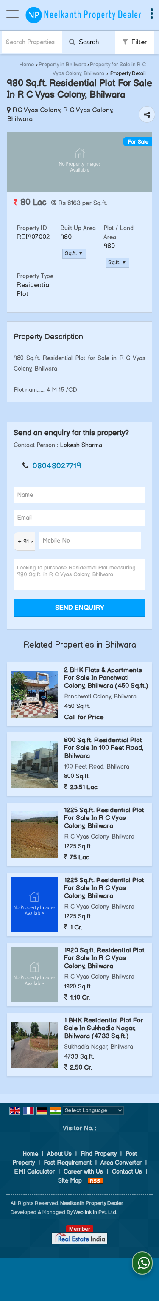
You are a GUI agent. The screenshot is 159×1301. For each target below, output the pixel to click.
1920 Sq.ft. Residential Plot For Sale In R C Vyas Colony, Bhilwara (104, 958)
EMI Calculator (34, 1171)
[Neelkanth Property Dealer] (83, 15)
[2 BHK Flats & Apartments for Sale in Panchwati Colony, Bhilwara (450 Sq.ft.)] (34, 694)
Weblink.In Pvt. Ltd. (95, 1212)
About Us (59, 1153)
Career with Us (83, 1171)
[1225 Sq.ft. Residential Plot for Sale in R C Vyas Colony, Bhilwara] (34, 834)
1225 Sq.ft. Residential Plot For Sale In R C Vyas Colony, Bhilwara (104, 818)
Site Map (70, 1180)
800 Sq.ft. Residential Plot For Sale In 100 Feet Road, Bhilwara (103, 748)
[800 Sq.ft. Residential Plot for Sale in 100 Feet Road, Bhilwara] (34, 764)
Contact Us (127, 1171)
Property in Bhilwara (62, 65)
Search (88, 41)
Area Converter (121, 1162)
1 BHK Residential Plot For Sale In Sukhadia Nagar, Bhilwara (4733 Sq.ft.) (103, 1028)
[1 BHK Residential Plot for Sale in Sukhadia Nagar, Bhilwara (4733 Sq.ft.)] (34, 1045)
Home (27, 65)
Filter (138, 42)
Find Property (99, 1153)
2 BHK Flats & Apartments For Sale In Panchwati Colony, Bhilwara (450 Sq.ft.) (106, 678)
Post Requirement (68, 1162)
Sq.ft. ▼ (74, 254)
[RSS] (95, 1180)
